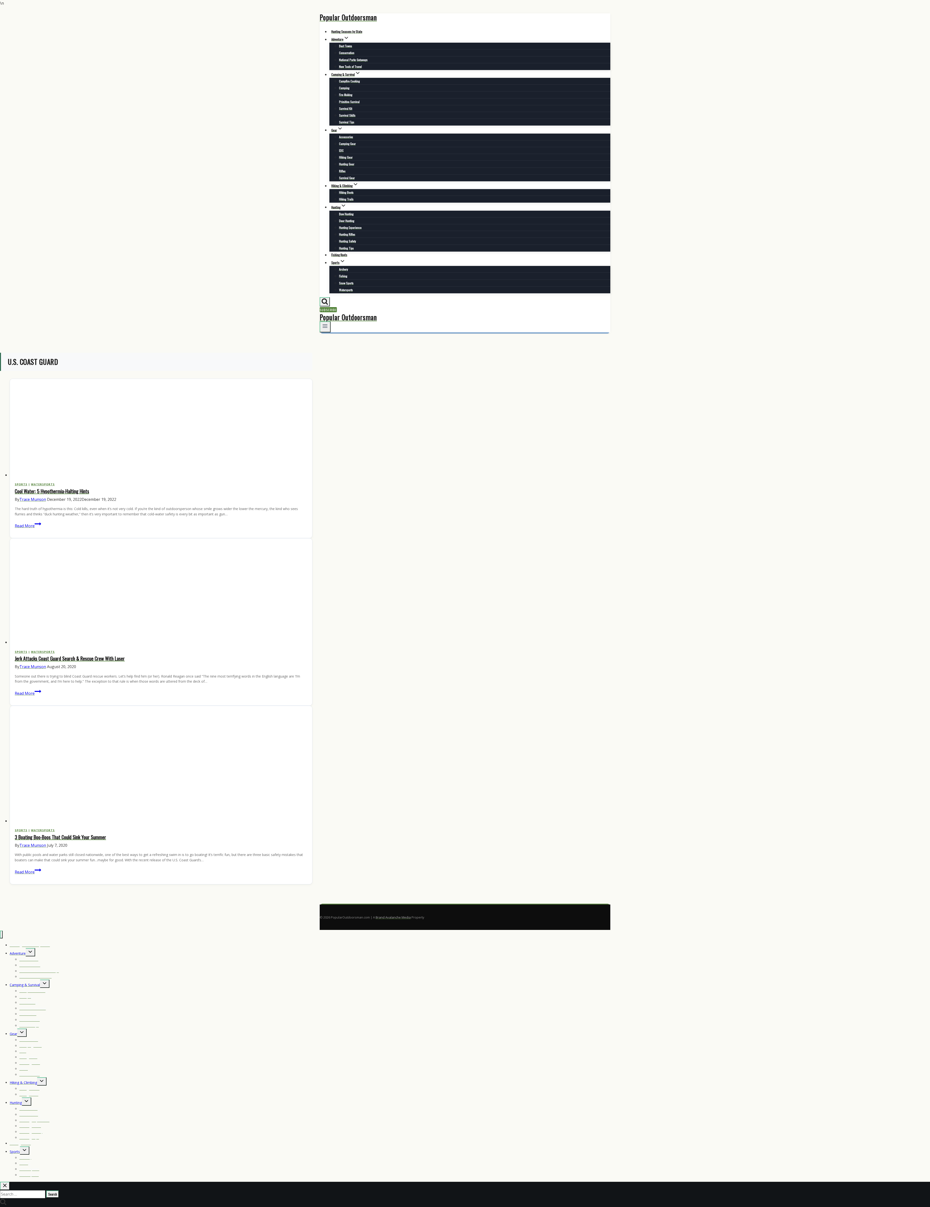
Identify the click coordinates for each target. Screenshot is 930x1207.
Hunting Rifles (347, 234)
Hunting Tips (346, 248)
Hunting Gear (346, 164)
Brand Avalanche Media (393, 917)
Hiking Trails (346, 199)
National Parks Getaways (353, 60)
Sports (21, 484)
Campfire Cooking (349, 81)
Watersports (346, 290)
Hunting (16, 1102)
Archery (343, 269)
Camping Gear (347, 144)
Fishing (343, 276)
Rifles (342, 171)
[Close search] (5, 1186)
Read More (28, 525)
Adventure (18, 953)
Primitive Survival (349, 102)
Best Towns (345, 46)
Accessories (346, 137)
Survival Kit (345, 108)
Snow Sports (346, 283)
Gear (13, 1033)
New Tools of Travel (350, 66)
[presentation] (161, 428)
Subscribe (328, 309)
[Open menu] (325, 326)
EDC (341, 150)
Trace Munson (32, 499)
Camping (344, 88)
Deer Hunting (346, 221)
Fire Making (345, 95)
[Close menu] (1, 935)
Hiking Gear (346, 157)
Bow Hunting (346, 214)
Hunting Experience (350, 227)
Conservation (346, 53)
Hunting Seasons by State (346, 31)
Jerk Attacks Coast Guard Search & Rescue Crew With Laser (70, 658)
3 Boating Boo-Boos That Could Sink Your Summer (60, 837)
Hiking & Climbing (23, 1082)
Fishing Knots (339, 254)
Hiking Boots (346, 192)
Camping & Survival (25, 985)
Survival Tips (346, 122)
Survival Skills (347, 115)
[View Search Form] (325, 301)
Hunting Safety (347, 241)
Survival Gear (347, 178)
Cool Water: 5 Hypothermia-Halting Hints (52, 491)
